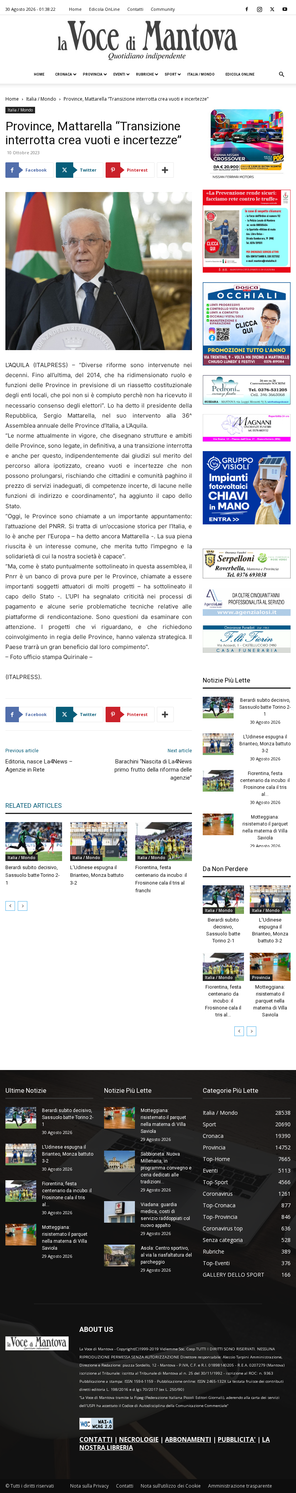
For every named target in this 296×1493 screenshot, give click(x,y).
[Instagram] (259, 9)
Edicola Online (239, 74)
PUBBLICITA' (237, 1439)
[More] (165, 170)
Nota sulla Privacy (89, 1486)
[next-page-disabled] (22, 906)
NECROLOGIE (138, 1439)
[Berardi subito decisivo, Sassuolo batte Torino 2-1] (33, 841)
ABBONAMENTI (188, 1439)
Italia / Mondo (201, 74)
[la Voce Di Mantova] (148, 40)
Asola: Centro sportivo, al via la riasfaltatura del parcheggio (166, 1255)
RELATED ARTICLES (33, 805)
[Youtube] (285, 9)
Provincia (93, 74)
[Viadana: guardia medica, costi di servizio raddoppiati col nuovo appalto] (119, 1212)
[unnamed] (247, 613)
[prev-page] (10, 906)
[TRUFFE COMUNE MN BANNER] (247, 270)
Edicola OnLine (104, 9)
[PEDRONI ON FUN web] (247, 402)
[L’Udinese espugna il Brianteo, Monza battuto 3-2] (98, 841)
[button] (281, 74)
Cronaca (63, 74)
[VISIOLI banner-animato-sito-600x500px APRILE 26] (247, 522)
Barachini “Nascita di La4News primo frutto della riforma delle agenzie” (153, 769)
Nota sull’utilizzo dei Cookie (171, 1486)
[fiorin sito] (247, 650)
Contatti (135, 9)
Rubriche (145, 74)
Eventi (119, 74)
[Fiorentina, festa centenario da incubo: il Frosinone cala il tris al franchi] (163, 841)
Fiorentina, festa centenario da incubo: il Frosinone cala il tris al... (223, 1001)
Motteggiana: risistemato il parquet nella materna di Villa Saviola (270, 1001)
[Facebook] (246, 9)
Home (75, 9)
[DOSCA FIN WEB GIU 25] (247, 363)
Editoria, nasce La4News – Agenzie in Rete (38, 765)
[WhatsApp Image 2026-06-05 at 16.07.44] (247, 178)
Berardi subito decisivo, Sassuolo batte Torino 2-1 (32, 875)
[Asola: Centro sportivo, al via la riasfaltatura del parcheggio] (119, 1255)
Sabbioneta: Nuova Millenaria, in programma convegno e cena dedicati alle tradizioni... (166, 1168)
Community (163, 9)
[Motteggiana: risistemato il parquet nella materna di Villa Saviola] (218, 824)
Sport (171, 74)
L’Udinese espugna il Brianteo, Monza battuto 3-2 (97, 875)
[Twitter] (272, 9)
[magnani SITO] (247, 439)
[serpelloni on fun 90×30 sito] (247, 576)
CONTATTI (96, 1439)
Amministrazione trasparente (240, 1486)
